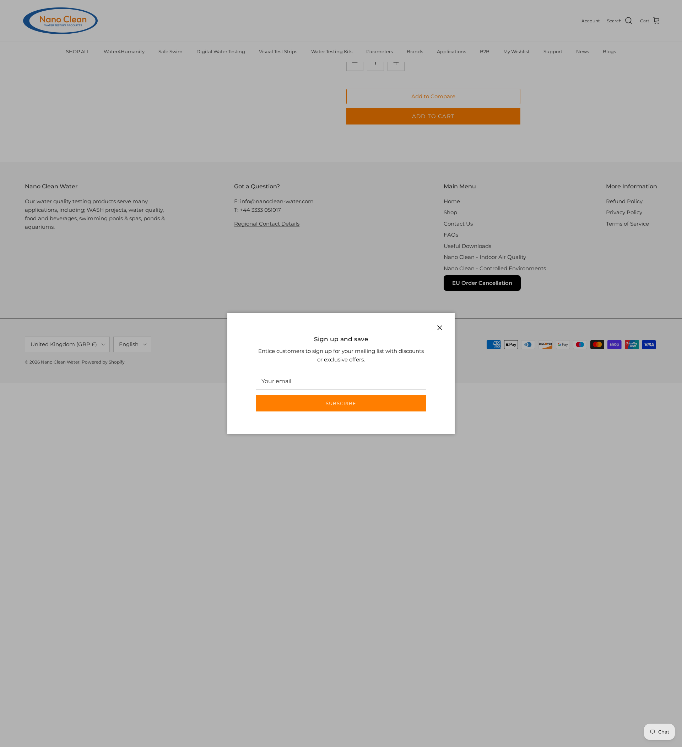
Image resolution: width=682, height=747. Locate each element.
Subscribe (341, 403)
